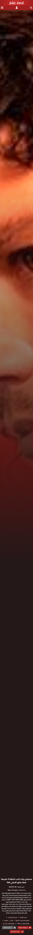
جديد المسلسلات (12, 917)
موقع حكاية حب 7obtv (23, 923)
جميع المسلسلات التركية (22, 920)
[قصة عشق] (16, 3)
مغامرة (6, 920)
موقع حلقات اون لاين (8, 923)
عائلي (11, 920)
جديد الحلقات (23, 917)
